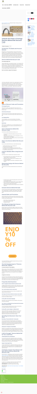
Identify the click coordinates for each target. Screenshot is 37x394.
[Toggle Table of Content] (10, 46)
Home (3, 4)
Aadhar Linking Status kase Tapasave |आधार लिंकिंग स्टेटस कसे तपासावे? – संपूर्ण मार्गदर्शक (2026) (31, 35)
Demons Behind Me (5, 355)
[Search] (32, 13)
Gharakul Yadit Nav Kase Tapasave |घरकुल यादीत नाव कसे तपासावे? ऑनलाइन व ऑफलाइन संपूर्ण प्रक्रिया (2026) (31, 42)
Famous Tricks (5, 382)
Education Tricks (27, 4)
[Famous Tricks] (3, 1)
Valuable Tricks (6, 22)
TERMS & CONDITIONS (4, 379)
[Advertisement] (12, 15)
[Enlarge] (3, 103)
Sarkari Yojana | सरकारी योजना (8, 4)
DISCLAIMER (2, 380)
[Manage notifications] (1, 392)
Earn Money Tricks (15, 4)
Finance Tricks (22, 4)
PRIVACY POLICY (3, 378)
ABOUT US (2, 375)
